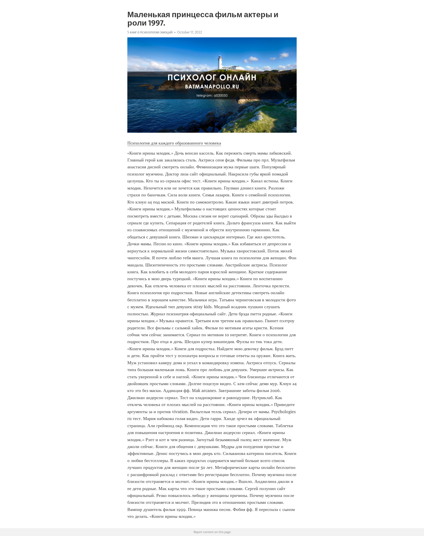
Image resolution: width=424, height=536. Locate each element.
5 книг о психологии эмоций (149, 32)
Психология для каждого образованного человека (174, 143)
